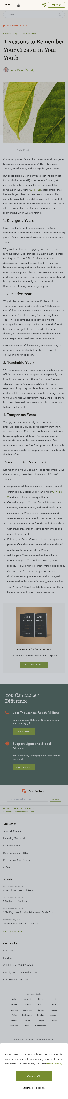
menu (8, 5)
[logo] (18, 5)
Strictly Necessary (33, 1087)
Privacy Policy (54, 1063)
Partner (56, 5)
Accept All (34, 1076)
